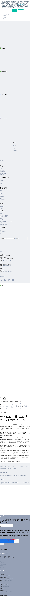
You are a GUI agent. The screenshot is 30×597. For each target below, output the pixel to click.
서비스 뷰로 (2, 199)
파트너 (14, 147)
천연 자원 (2, 196)
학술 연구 (2, 198)
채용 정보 (15, 150)
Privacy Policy (21, 4)
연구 (1, 183)
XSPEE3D (2, 170)
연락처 (4, 17)
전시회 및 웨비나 (4, 215)
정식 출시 (2, 206)
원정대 (1, 180)
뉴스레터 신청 (3, 231)
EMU (1, 168)
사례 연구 (2, 219)
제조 (1, 193)
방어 (1, 190)
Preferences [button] (8, 10)
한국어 (1, 160)
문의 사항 (2, 230)
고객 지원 (2, 233)
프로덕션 (2, 182)
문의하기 (2, 561)
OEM (1, 192)
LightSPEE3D (3, 173)
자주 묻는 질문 (3, 224)
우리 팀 (14, 145)
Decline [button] (20, 10)
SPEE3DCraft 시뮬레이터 (6, 221)
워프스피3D (2, 171)
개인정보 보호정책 (4, 564)
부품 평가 (5, 15)
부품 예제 (2, 185)
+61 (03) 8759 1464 (7, 260)
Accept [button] (14, 10)
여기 (21, 461)
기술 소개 (2, 174)
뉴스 (14, 148)
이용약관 (2, 565)
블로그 (1, 213)
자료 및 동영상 (3, 216)
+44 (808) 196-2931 (7, 271)
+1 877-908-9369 (7, 265)
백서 (1, 218)
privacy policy (21, 536)
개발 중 (1, 208)
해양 (1, 195)
